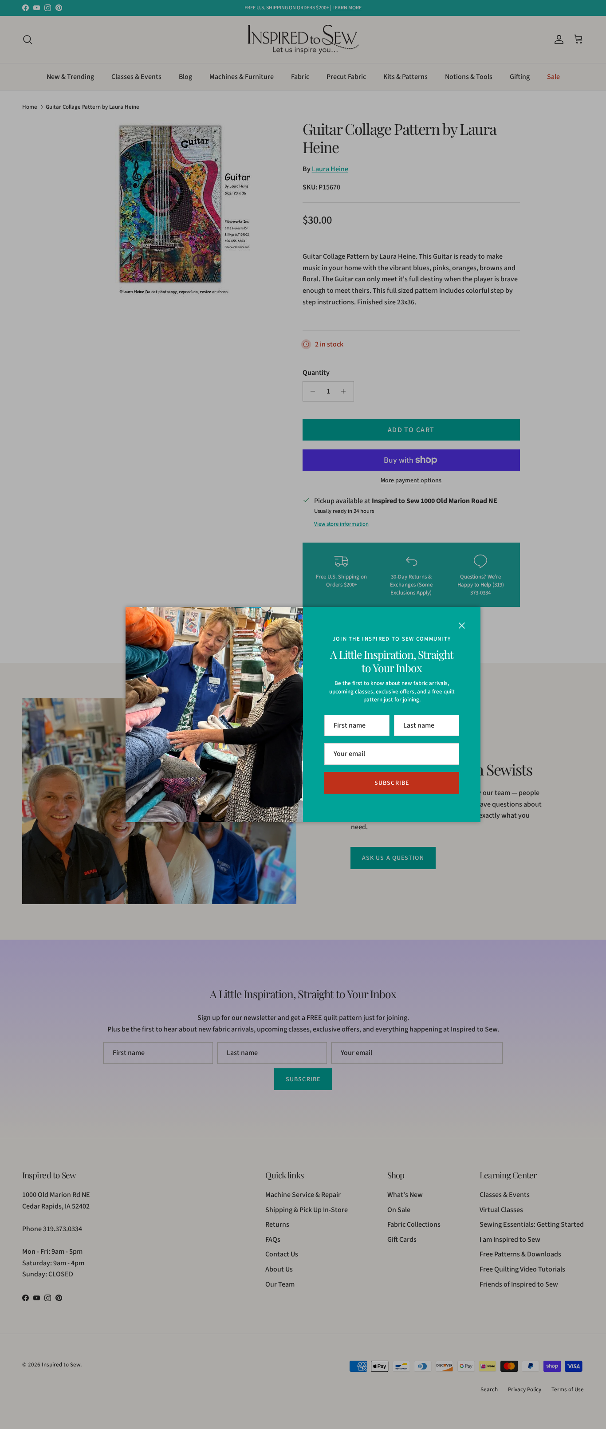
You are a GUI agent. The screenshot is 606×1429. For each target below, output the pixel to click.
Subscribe (391, 783)
